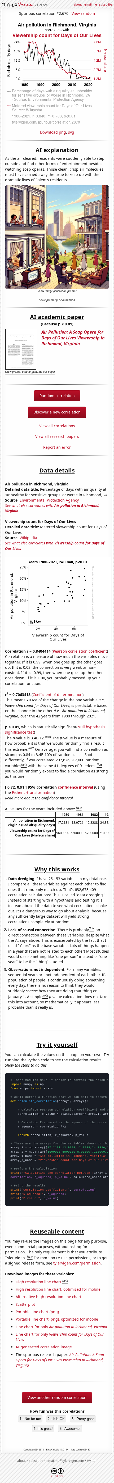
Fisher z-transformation (33, 792)
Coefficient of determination (57, 694)
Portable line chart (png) (37, 1311)
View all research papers (57, 436)
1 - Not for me (30, 1419)
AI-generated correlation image (44, 1346)
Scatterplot (25, 1304)
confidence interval (75, 787)
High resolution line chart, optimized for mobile (58, 1289)
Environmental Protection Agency (49, 500)
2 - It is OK (56, 1419)
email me (90, 4)
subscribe (105, 4)
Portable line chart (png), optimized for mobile (57, 1319)
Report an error (57, 447)
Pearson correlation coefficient (80, 651)
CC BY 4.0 (57, 1476)
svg (71, 132)
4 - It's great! (43, 1429)
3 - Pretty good (83, 1419)
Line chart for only (61, 1326)
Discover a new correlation (57, 412)
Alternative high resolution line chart (48, 1296)
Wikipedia (28, 537)
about (78, 4)
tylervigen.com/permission (77, 1263)
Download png (53, 132)
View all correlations (57, 425)
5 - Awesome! (70, 1429)
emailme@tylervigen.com (65, 1460)
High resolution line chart (38, 1281)
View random (83, 13)
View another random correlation (57, 1397)
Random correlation (57, 395)
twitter (92, 1460)
